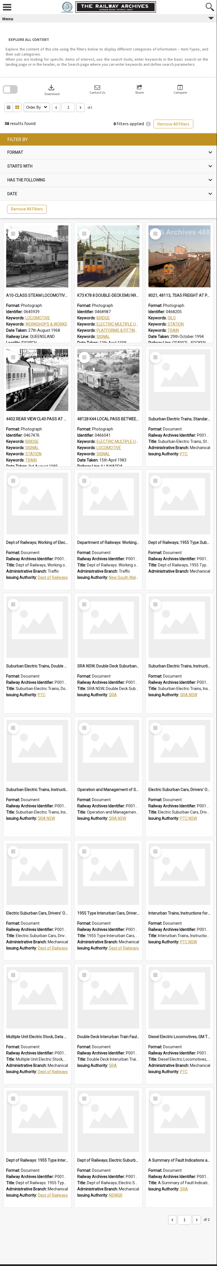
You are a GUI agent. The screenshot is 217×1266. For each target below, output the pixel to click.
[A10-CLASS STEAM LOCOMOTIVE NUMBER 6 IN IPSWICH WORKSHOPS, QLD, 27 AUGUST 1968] (37, 256)
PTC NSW (188, 818)
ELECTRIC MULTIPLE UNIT (119, 324)
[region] (108, 175)
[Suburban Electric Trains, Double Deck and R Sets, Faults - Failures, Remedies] (37, 627)
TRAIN (173, 330)
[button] (97, 89)
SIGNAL (103, 336)
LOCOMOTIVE (37, 318)
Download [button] (52, 89)
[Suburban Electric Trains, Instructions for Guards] (179, 627)
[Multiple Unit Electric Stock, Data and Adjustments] (37, 998)
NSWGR (115, 1195)
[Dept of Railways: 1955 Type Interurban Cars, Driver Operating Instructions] (37, 1121)
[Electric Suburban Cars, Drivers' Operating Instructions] (179, 751)
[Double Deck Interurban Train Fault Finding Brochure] (108, 998)
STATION (176, 324)
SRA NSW (188, 695)
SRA (113, 695)
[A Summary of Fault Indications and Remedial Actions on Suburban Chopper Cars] (179, 1121)
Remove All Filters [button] (173, 124)
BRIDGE (103, 318)
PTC (184, 454)
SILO (172, 318)
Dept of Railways (53, 577)
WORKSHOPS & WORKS (46, 324)
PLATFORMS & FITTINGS (118, 330)
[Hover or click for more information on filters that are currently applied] (148, 124)
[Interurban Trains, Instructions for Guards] (179, 874)
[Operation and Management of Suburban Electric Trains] (108, 751)
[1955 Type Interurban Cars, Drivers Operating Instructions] (108, 874)
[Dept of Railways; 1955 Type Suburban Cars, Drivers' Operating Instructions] (179, 503)
